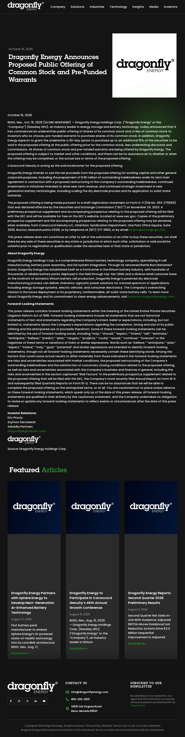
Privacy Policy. (138, 705)
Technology (118, 7)
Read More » (20, 653)
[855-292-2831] (67, 699)
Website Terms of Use (115, 725)
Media (153, 7)
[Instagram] (19, 701)
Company (58, 7)
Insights (138, 7)
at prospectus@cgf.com (147, 230)
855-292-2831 (80, 699)
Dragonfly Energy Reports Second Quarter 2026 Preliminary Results (149, 598)
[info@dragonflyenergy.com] (67, 692)
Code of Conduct (139, 725)
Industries (97, 7)
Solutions (77, 7)
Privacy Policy (93, 725)
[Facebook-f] (11, 701)
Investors (170, 7)
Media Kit (155, 725)
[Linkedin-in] (36, 701)
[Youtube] (44, 701)
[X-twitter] (27, 701)
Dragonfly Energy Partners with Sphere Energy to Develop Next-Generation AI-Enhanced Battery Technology (33, 603)
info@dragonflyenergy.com (89, 692)
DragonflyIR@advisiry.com (27, 431)
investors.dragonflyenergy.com (151, 297)
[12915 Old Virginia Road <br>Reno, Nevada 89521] (67, 709)
